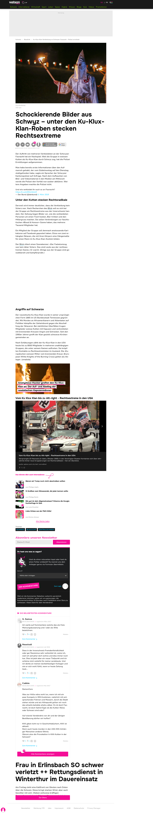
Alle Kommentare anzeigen (42, 754)
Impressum (59, 808)
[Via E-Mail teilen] (28, 144)
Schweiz (13, 7)
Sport (44, 7)
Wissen (72, 7)
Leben (50, 7)
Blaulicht (27, 39)
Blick (50, 208)
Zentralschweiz (46, 530)
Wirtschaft (35, 7)
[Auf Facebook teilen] (18, 144)
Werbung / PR (39, 808)
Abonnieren (61, 542)
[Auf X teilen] (22, 467)
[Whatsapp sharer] (24, 467)
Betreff (19, 571)
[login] (3, 810)
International (24, 7)
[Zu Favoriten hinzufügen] (38, 144)
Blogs (79, 7)
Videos (91, 7)
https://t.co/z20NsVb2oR (26, 192)
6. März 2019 (43, 194)
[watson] (14, 2)
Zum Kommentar (28, 639)
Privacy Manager (94, 808)
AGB (68, 808)
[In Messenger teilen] (23, 144)
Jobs (49, 808)
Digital (64, 7)
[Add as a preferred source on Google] (49, 144)
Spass (57, 7)
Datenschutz (79, 808)
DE (102, 2)
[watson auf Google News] (62, 144)
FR (107, 2)
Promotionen (101, 7)
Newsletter (25, 808)
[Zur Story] (61, 781)
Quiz (85, 7)
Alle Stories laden (43, 521)
